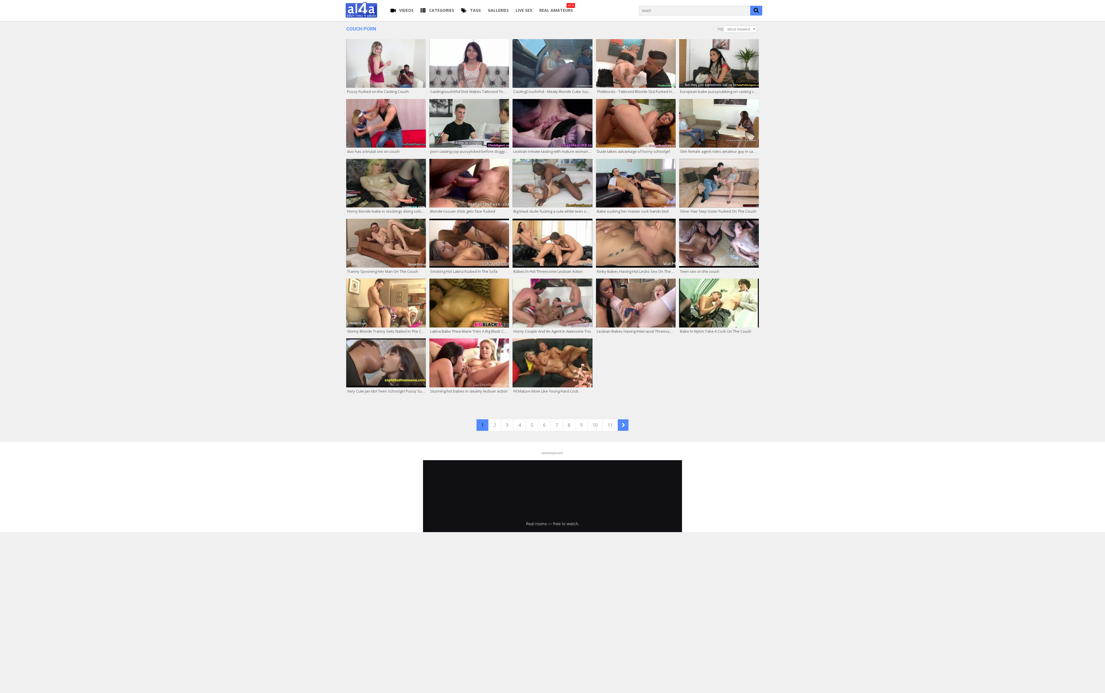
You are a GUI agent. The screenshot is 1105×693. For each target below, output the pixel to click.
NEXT (623, 425)
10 (595, 425)
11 (610, 425)
